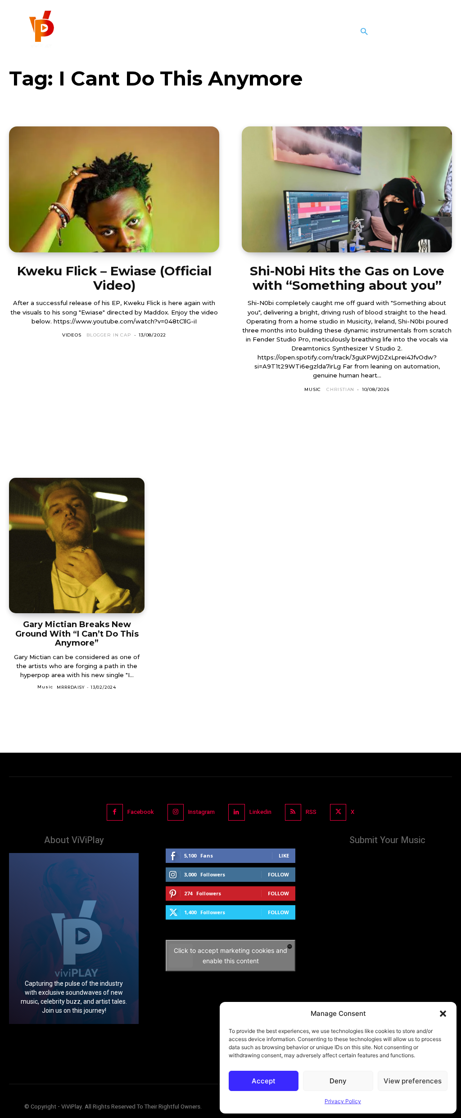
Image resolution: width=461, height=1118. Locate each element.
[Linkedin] (236, 812)
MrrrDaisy (70, 687)
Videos (71, 335)
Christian (340, 389)
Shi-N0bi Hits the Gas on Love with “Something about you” (347, 278)
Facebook (140, 812)
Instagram (201, 812)
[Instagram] (175, 812)
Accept (264, 1081)
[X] (338, 812)
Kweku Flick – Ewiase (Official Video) (114, 278)
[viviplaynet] (40, 31)
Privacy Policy (343, 1101)
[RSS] (293, 812)
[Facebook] (115, 812)
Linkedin (260, 812)
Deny (338, 1081)
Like (284, 855)
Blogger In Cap (108, 335)
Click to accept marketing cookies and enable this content (230, 956)
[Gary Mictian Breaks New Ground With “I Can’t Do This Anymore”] (77, 545)
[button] (442, 1013)
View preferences (413, 1081)
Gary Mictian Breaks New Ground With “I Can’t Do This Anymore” (77, 634)
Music (312, 389)
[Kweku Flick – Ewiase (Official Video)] (114, 189)
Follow (278, 874)
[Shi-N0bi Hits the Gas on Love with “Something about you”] (347, 189)
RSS (311, 812)
